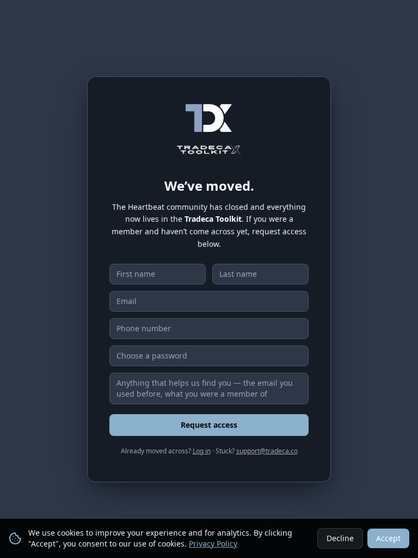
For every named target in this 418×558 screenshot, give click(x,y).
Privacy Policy (213, 543)
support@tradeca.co (267, 451)
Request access (209, 425)
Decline (340, 538)
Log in (202, 451)
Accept (388, 538)
